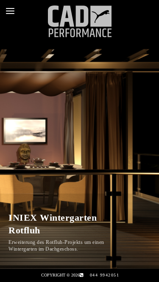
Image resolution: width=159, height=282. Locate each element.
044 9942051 (105, 275)
